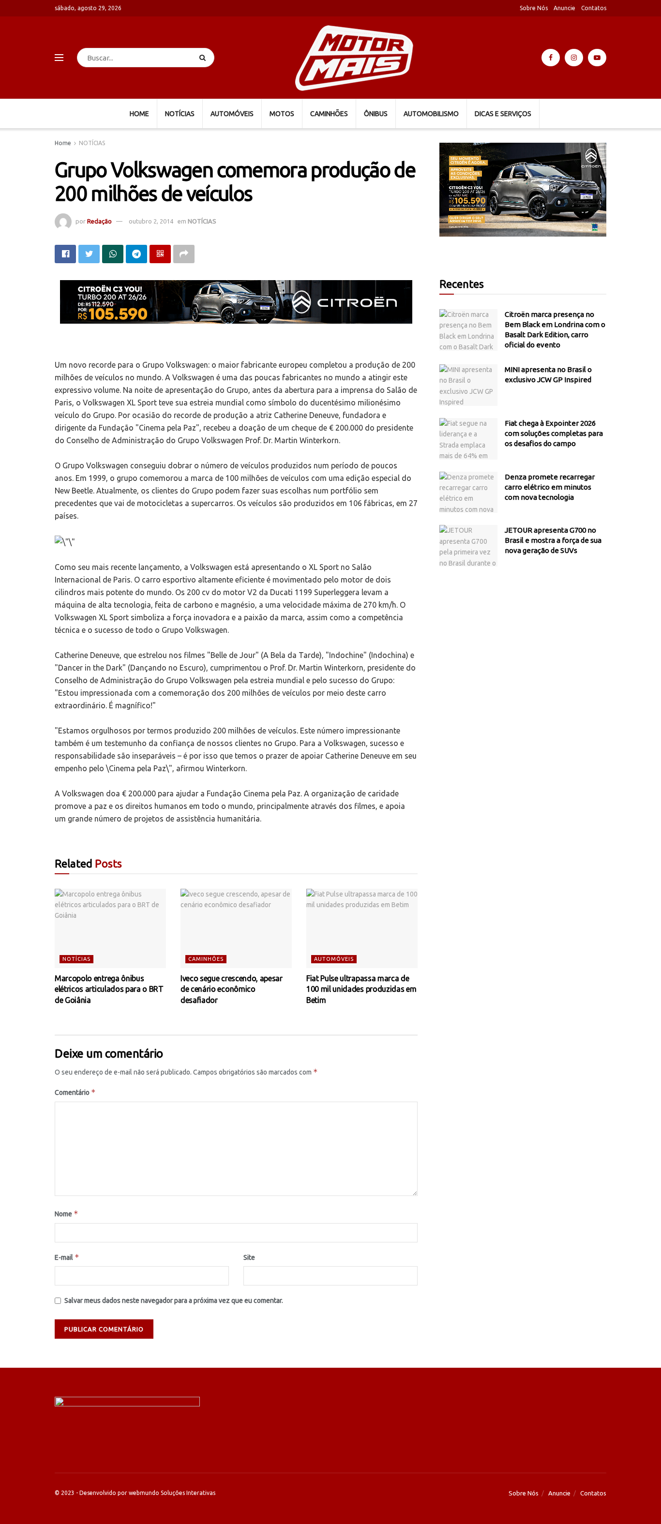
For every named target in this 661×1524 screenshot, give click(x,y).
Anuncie (564, 8)
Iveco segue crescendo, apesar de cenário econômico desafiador (231, 989)
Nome (66, 1213)
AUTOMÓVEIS (232, 114)
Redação (99, 221)
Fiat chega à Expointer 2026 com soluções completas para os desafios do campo (554, 433)
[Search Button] (204, 57)
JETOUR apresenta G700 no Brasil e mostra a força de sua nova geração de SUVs (553, 540)
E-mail (67, 1257)
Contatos (593, 8)
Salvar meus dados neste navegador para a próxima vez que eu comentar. (173, 1300)
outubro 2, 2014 (151, 221)
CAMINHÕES (329, 114)
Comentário (75, 1092)
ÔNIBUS (376, 114)
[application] (522, 190)
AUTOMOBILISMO (431, 114)
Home (63, 143)
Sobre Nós (534, 8)
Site (249, 1257)
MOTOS (282, 114)
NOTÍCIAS (180, 114)
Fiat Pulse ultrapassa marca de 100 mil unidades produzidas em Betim (361, 989)
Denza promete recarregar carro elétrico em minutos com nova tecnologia (550, 487)
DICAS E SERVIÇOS (503, 114)
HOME (139, 114)
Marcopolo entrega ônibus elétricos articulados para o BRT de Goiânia (109, 989)
